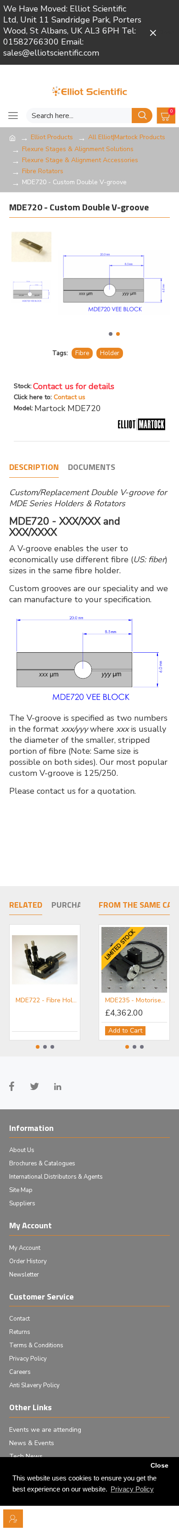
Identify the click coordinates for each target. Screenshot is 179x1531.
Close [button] (159, 1465)
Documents (91, 467)
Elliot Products (52, 137)
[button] (110, 334)
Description (34, 467)
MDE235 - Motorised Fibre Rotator (136, 1000)
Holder (109, 353)
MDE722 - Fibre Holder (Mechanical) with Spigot (47, 1000)
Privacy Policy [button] (132, 1489)
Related (25, 905)
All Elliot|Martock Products (126, 137)
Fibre (82, 353)
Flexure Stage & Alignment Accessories (80, 160)
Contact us (69, 397)
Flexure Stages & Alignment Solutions (78, 149)
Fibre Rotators (42, 171)
